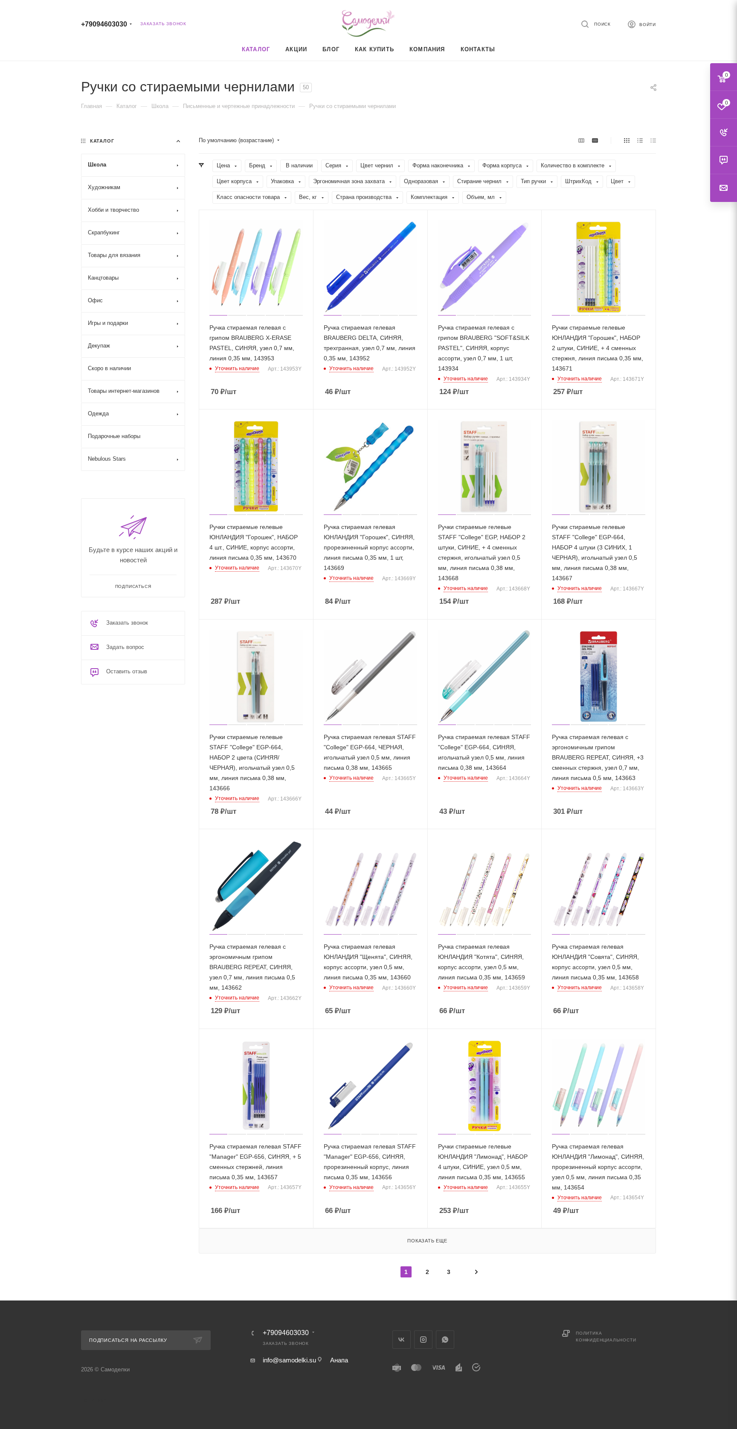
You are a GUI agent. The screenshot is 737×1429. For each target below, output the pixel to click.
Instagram (423, 1339)
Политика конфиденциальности (606, 1336)
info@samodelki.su (289, 1360)
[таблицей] (653, 140)
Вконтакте (401, 1339)
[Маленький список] (581, 140)
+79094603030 (104, 24)
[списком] (640, 140)
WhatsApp (445, 1339)
